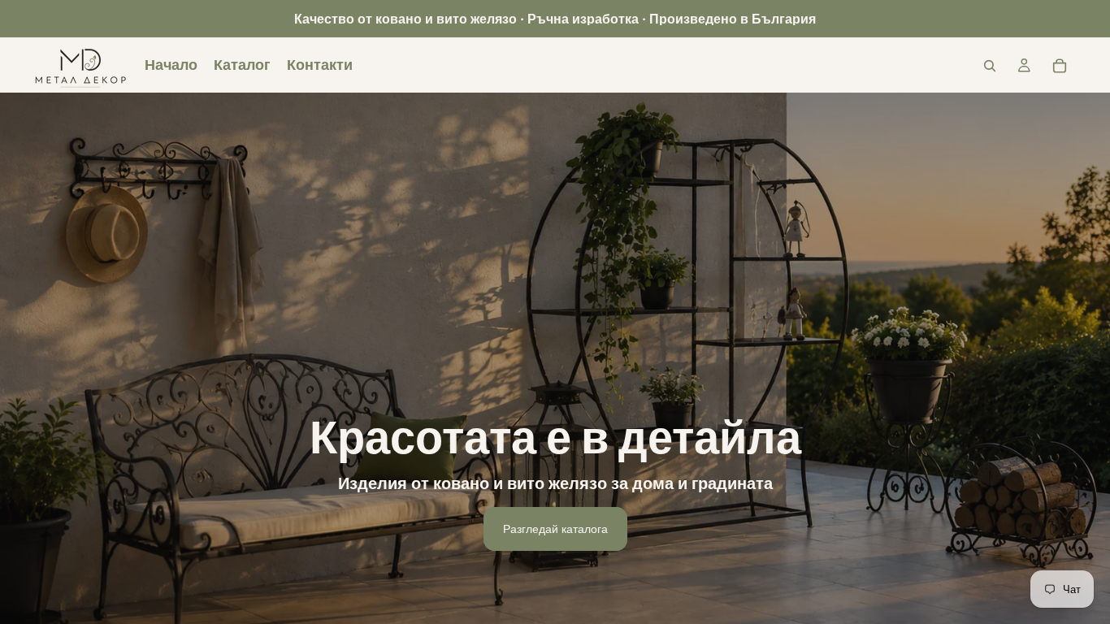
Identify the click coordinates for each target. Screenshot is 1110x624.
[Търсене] (990, 66)
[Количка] (1059, 66)
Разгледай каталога (555, 528)
